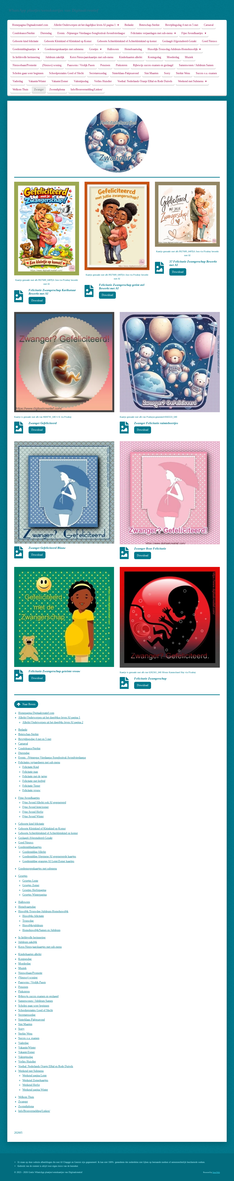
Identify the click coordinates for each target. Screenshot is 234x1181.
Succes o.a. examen (28, 1038)
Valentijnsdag (25, 1057)
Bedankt (22, 729)
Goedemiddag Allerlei (34, 851)
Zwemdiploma (26, 1106)
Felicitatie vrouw (31, 790)
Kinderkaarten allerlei (29, 954)
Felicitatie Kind (30, 767)
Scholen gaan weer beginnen (33, 1005)
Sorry (21, 1028)
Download (37, 300)
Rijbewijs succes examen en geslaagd (38, 996)
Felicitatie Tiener (31, 785)
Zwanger (23, 1101)
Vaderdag (23, 1043)
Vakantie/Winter (27, 1047)
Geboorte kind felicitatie (31, 823)
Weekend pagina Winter (35, 1089)
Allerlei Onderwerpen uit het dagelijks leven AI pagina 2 (52, 722)
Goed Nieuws (25, 842)
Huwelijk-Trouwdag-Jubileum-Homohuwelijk (43, 911)
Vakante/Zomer (26, 1052)
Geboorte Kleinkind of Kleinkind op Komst (42, 828)
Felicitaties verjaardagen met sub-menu (39, 762)
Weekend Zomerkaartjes (35, 1080)
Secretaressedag (26, 1014)
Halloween (24, 902)
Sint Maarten (25, 1024)
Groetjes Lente (30, 880)
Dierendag (23, 753)
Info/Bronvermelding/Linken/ (34, 1111)
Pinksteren (24, 991)
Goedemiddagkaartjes (30, 847)
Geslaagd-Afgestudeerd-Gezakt (35, 838)
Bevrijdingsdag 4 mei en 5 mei (34, 739)
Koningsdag (25, 959)
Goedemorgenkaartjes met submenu (37, 868)
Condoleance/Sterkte (29, 748)
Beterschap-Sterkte (28, 734)
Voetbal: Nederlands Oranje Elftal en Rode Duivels (45, 1066)
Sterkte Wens (25, 1033)
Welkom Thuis (26, 1097)
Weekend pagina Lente (34, 1075)
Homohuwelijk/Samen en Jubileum (41, 930)
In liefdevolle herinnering (31, 937)
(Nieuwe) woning (27, 977)
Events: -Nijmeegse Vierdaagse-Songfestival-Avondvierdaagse (52, 757)
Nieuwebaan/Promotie (30, 973)
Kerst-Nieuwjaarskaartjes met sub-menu (40, 946)
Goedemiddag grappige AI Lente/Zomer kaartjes (48, 861)
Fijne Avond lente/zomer (35, 807)
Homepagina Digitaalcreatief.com (36, 713)
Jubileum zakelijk (27, 942)
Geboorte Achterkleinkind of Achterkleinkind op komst (48, 833)
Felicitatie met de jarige (34, 776)
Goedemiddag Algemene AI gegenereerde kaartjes (49, 856)
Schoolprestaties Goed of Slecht (35, 1010)
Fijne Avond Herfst (32, 811)
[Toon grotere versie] (46, 228)
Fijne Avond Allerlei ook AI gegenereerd (44, 802)
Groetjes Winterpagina (34, 894)
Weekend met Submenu (31, 1071)
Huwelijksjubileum (32, 925)
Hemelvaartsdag (27, 906)
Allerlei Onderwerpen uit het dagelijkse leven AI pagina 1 (49, 717)
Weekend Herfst (31, 1084)
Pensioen (23, 987)
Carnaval (23, 743)
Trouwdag (28, 920)
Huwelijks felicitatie (33, 916)
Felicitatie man (30, 771)
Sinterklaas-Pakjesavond (31, 1019)
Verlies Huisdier (27, 1061)
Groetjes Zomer (30, 885)
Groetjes (22, 876)
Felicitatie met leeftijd (33, 781)
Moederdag (24, 963)
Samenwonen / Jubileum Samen (35, 1000)
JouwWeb (216, 1172)
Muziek (22, 968)
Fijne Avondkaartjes (29, 797)
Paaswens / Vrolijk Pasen (32, 982)
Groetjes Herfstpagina (34, 890)
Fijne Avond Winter (33, 816)
